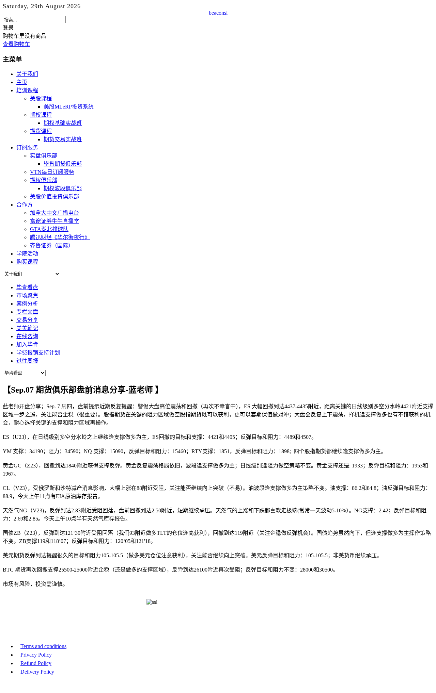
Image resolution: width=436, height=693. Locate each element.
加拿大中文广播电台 (54, 213)
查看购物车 (16, 44)
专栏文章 (27, 312)
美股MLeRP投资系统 (69, 107)
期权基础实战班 (63, 123)
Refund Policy (35, 663)
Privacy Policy (36, 655)
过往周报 (27, 361)
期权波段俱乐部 (63, 188)
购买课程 (27, 262)
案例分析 (27, 304)
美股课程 (41, 98)
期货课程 (41, 131)
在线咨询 (27, 336)
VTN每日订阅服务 (52, 172)
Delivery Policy (37, 672)
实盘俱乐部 (43, 156)
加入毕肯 (27, 344)
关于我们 (27, 74)
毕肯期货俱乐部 (63, 164)
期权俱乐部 (43, 180)
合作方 (24, 205)
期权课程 (41, 115)
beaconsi (218, 13)
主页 (21, 82)
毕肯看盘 (27, 287)
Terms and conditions (43, 646)
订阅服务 (27, 147)
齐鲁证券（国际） (52, 245)
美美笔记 (27, 328)
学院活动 (27, 254)
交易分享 (27, 320)
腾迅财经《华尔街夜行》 (60, 237)
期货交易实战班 (63, 139)
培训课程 (27, 90)
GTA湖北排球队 (49, 229)
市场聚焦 (27, 295)
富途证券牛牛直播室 (54, 221)
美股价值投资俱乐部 (54, 196)
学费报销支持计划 (38, 353)
